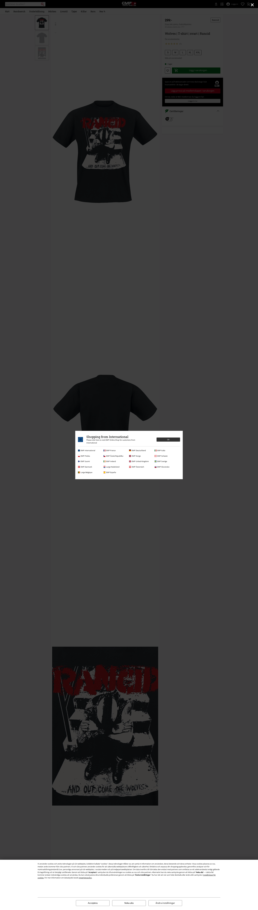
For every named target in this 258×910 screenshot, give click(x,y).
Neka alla (129, 903)
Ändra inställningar (165, 903)
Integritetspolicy (85, 878)
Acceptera (93, 903)
